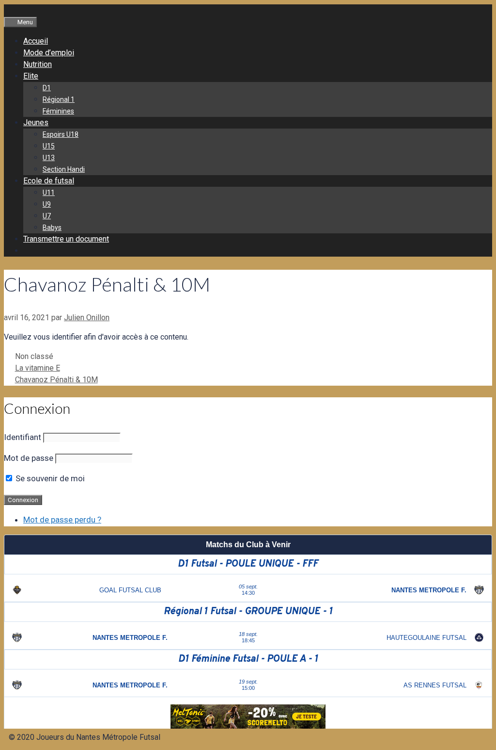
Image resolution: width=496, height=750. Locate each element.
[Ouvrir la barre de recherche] (9, 10)
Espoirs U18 (60, 134)
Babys (52, 227)
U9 (47, 204)
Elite (30, 76)
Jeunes (35, 122)
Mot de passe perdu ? (62, 519)
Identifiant (22, 437)
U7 (47, 216)
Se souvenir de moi (49, 478)
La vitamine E (37, 368)
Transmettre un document (66, 239)
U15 (49, 146)
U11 (49, 192)
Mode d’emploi (48, 52)
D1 (47, 88)
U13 (49, 158)
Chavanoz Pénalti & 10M (56, 379)
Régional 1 (59, 99)
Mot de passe (28, 458)
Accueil (35, 41)
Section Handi (64, 169)
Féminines (58, 111)
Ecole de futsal (48, 180)
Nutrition (37, 64)
